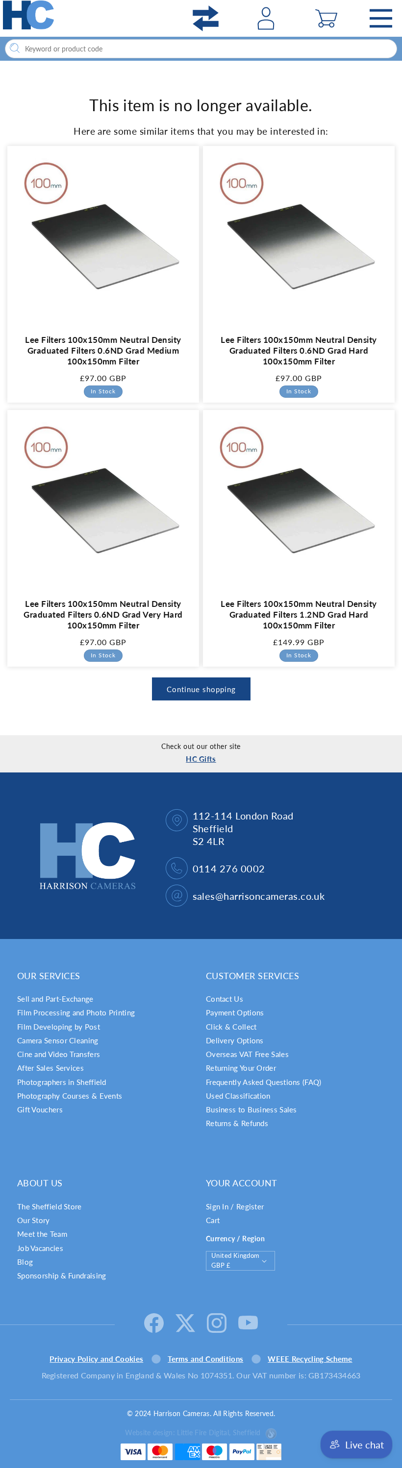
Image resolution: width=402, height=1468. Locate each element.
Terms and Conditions (205, 1358)
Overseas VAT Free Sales (247, 1054)
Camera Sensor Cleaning (58, 1040)
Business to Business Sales (251, 1109)
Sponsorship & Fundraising (61, 1275)
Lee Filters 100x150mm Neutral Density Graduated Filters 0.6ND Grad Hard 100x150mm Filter (299, 350)
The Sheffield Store (49, 1206)
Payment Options (235, 1012)
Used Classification (238, 1095)
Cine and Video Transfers (58, 1054)
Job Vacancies (40, 1248)
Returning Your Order (241, 1067)
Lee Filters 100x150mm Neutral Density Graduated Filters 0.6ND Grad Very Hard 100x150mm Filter (103, 614)
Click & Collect (231, 1026)
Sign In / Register (235, 1206)
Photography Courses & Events (69, 1095)
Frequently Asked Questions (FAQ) (264, 1082)
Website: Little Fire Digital (192, 1432)
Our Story (33, 1220)
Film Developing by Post (58, 1026)
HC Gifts (201, 758)
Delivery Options (235, 1040)
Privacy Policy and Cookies (96, 1358)
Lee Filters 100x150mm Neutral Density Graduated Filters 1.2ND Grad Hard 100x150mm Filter (299, 614)
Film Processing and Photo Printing (76, 1012)
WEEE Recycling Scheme (310, 1358)
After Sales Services (50, 1067)
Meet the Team (42, 1233)
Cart (213, 1220)
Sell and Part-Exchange (55, 998)
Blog (25, 1261)
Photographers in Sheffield (61, 1082)
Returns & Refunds (237, 1123)
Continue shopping (201, 689)
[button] (326, 18)
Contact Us (224, 998)
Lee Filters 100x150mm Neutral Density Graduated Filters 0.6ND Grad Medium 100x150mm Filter (103, 350)
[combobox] (201, 48)
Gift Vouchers (40, 1109)
